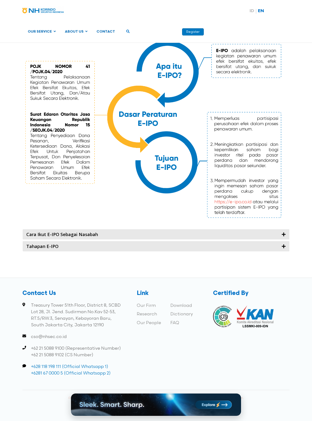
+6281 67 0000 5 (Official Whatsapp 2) (71, 373)
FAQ (174, 322)
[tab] (156, 234)
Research (147, 314)
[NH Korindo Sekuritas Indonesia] (43, 11)
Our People (149, 322)
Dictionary (181, 314)
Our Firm (146, 305)
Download (181, 305)
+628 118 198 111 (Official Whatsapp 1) (69, 366)
